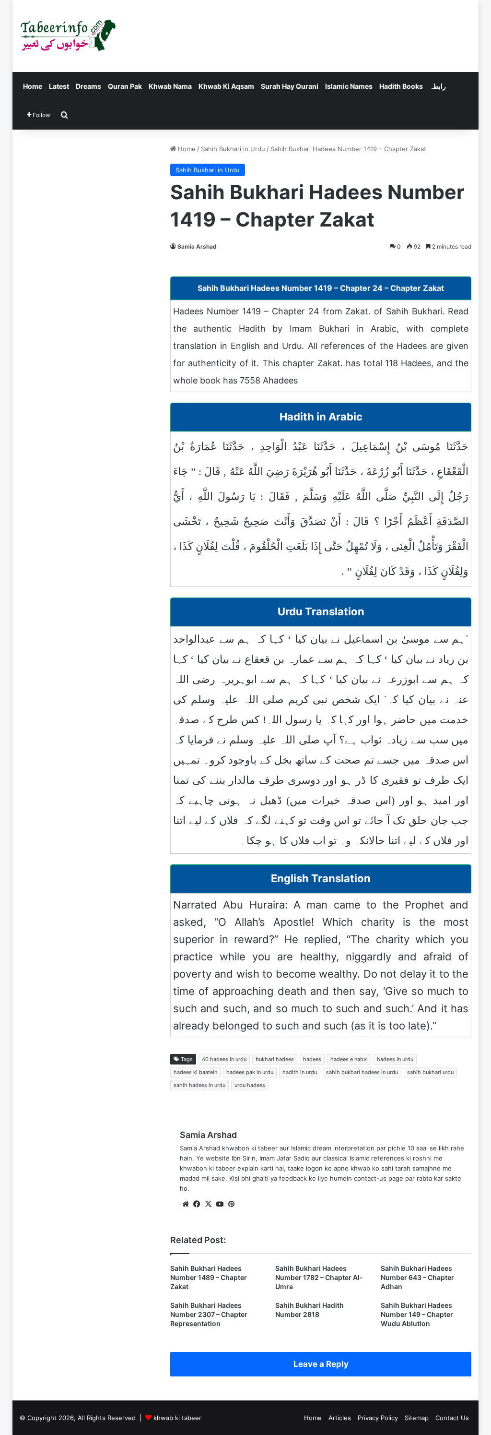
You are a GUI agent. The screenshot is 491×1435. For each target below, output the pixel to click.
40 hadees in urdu (224, 1059)
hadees (312, 1059)
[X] (208, 1204)
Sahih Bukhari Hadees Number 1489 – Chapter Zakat (208, 1277)
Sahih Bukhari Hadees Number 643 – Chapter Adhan (417, 1277)
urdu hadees (249, 1085)
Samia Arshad (197, 246)
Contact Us (452, 1418)
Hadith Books (401, 86)
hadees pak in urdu (249, 1072)
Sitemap (417, 1418)
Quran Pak (125, 86)
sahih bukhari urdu (430, 1072)
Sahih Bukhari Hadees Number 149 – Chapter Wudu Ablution (417, 1314)
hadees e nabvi (349, 1059)
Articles (339, 1418)
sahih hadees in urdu (199, 1085)
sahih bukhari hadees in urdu (362, 1072)
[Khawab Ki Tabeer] (68, 36)
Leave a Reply (321, 1364)
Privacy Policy (378, 1418)
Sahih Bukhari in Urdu (233, 149)
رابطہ (438, 86)
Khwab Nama (170, 86)
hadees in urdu (395, 1059)
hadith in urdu (299, 1072)
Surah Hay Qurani (289, 86)
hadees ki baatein (195, 1072)
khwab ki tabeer (177, 1418)
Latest (59, 86)
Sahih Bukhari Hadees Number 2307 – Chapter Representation (208, 1314)
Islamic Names (349, 86)
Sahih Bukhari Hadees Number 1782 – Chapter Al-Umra (319, 1277)
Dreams (88, 86)
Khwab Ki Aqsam (226, 86)
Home (32, 86)
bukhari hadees (275, 1059)
